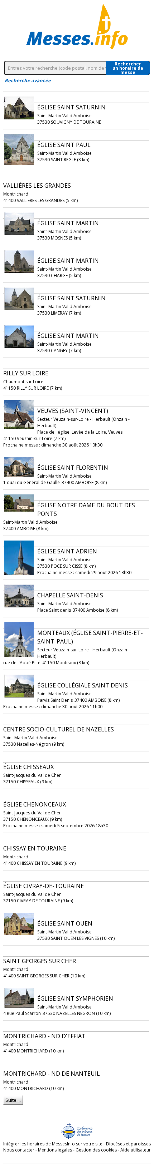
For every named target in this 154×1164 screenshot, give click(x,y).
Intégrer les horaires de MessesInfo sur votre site (52, 1144)
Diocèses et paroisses (128, 1144)
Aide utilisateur (135, 1150)
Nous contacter (18, 1150)
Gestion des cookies (96, 1150)
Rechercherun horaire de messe (127, 68)
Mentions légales (55, 1150)
